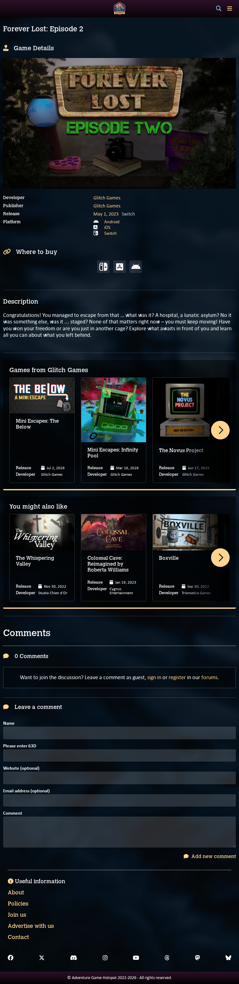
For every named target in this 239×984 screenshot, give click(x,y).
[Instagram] (105, 958)
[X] (42, 958)
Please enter (19, 746)
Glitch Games (106, 198)
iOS (107, 227)
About (16, 892)
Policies (18, 903)
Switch (110, 233)
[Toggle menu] (229, 8)
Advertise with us (31, 926)
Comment (12, 813)
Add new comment (213, 856)
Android (112, 222)
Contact (18, 937)
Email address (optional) (26, 791)
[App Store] (119, 266)
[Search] (218, 8)
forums (209, 677)
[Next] (220, 430)
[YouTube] (136, 958)
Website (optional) (21, 768)
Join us (17, 914)
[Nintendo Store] (103, 266)
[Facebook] (10, 958)
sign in (154, 677)
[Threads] (167, 958)
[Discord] (73, 958)
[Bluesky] (228, 958)
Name (9, 723)
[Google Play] (135, 266)
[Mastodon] (197, 958)
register (177, 677)
